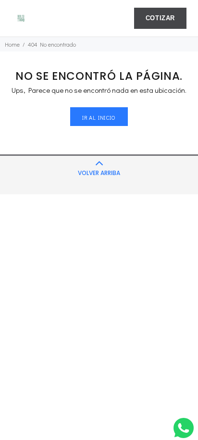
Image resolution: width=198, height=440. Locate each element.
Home (12, 44)
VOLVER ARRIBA (99, 173)
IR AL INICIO (98, 117)
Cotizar (160, 18)
